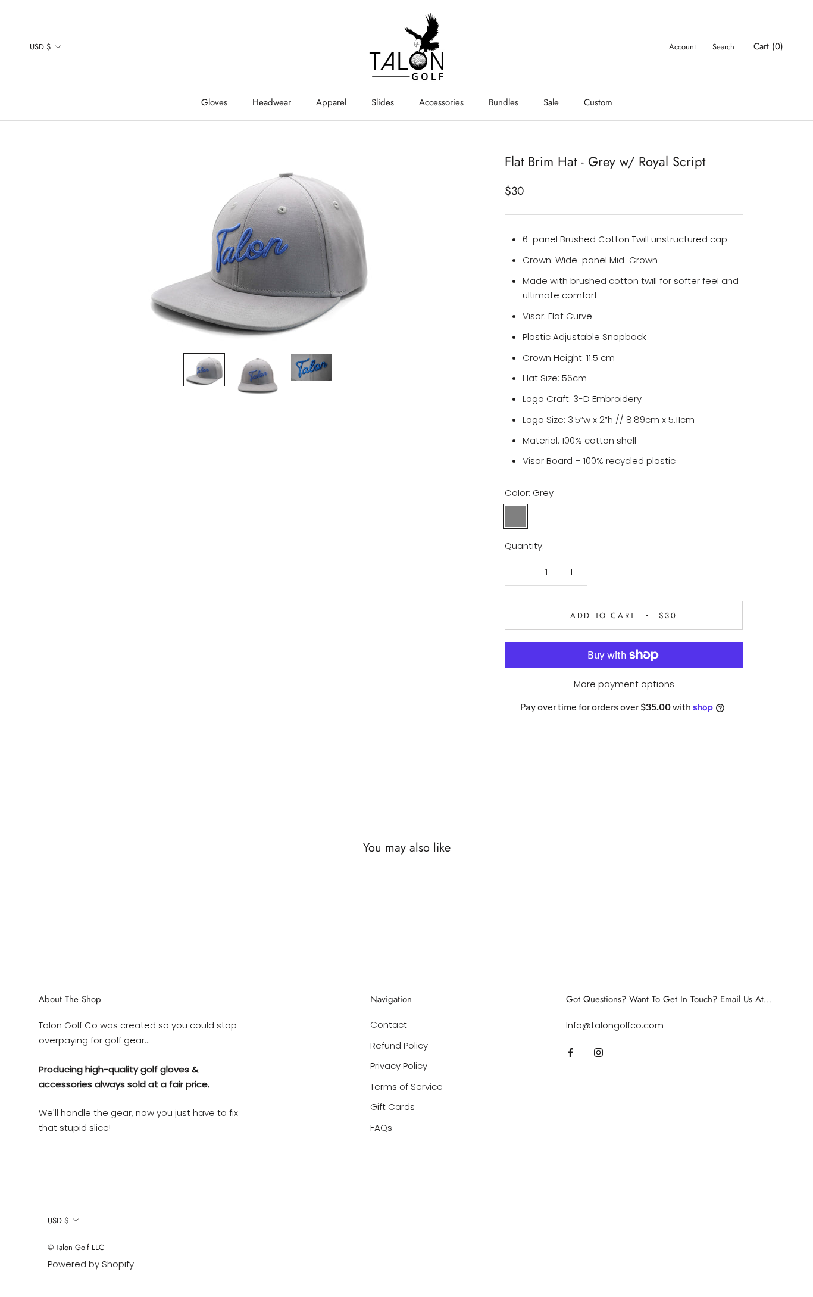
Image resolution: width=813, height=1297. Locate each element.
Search (723, 46)
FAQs (381, 1127)
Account (682, 46)
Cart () (768, 46)
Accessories (441, 102)
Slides (382, 102)
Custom (598, 102)
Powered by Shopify (91, 1264)
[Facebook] (570, 1052)
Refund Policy (399, 1045)
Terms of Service (406, 1086)
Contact (388, 1024)
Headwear (271, 102)
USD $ (40, 46)
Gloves (214, 102)
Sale (551, 102)
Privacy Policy (398, 1065)
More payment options (624, 684)
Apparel (331, 102)
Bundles (503, 102)
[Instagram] (598, 1052)
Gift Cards (392, 1106)
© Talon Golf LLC (76, 1247)
